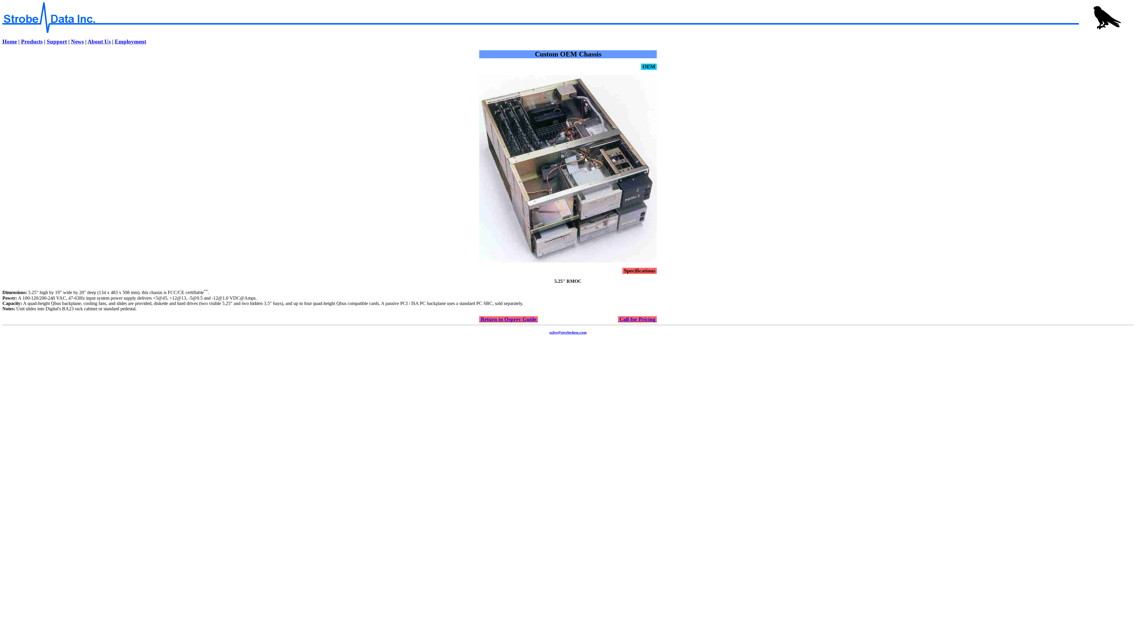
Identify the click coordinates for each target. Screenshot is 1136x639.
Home (9, 41)
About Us (99, 41)
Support (57, 41)
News (77, 41)
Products (32, 41)
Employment (130, 41)
